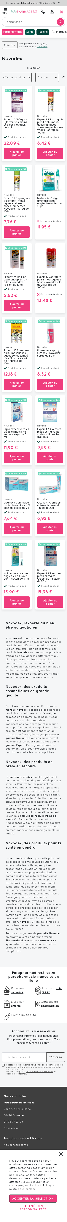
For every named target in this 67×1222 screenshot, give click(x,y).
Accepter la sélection (33, 1198)
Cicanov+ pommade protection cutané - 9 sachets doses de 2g (17, 505)
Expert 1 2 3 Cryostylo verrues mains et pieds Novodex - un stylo (15, 123)
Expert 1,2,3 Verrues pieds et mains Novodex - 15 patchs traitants (49, 433)
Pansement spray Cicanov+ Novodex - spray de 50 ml (49, 353)
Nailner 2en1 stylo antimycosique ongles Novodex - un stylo (50, 202)
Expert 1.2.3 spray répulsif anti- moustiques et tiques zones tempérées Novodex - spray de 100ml (17, 205)
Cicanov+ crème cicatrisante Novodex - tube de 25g (49, 505)
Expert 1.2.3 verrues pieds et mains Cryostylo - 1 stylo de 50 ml (49, 577)
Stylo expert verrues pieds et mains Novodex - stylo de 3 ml (16, 433)
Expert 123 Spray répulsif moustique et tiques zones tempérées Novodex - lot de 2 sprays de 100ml (16, 357)
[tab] (17, 77)
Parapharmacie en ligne (32, 43)
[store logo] (24, 11)
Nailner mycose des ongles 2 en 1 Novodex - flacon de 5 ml (16, 576)
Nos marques (26, 46)
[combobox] (33, 22)
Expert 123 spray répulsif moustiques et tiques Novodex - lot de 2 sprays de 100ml (50, 282)
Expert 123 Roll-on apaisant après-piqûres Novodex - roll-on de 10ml (15, 281)
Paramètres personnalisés (33, 1207)
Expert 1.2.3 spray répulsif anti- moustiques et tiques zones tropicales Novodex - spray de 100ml (50, 126)
